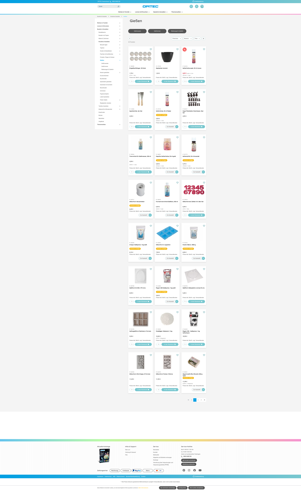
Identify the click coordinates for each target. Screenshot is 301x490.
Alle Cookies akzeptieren (196, 488)
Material (186, 38)
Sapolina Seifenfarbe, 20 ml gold (166, 156)
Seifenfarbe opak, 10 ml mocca (192, 68)
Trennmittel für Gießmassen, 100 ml (140, 156)
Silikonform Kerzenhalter (137, 201)
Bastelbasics (102, 32)
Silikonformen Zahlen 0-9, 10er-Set (193, 201)
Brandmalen (103, 88)
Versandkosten (158, 482)
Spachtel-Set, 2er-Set (135, 111)
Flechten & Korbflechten (106, 54)
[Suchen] (118, 6)
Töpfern (102, 48)
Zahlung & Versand (130, 452)
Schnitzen (103, 91)
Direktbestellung (198, 1)
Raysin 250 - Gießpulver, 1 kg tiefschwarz (191, 332)
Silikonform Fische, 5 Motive (164, 374)
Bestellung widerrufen (189, 464)
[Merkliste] (191, 6)
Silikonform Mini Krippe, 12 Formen (139, 374)
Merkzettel (156, 455)
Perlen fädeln (103, 100)
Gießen (102, 60)
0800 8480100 (116, 1)
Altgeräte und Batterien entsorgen (162, 457)
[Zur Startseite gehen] (150, 6)
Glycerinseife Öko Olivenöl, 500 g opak (192, 374)
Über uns (127, 449)
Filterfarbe (175, 38)
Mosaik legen (103, 45)
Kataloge (155, 460)
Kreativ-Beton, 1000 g (189, 245)
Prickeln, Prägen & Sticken (107, 57)
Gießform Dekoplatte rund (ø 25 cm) (194, 288)
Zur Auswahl (170, 126)
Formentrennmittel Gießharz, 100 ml (167, 201)
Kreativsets (102, 112)
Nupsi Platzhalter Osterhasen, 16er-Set (193, 112)
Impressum (100, 476)
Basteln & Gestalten (102, 29)
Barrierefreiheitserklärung (133, 476)
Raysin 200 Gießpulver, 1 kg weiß (166, 288)
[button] (119, 23)
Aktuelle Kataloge (103, 446)
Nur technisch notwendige (168, 488)
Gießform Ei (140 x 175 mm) (137, 288)
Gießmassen (104, 63)
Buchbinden (103, 78)
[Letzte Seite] (204, 400)
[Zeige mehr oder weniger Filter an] (203, 38)
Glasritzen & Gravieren (106, 84)
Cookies (143, 476)
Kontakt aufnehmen (189, 460)
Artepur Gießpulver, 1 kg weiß (138, 245)
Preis (196, 38)
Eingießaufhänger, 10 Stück (137, 68)
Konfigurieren (182, 488)
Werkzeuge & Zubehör (107, 69)
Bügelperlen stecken (105, 103)
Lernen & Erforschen (103, 26)
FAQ (126, 455)
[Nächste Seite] (201, 400)
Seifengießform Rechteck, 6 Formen (140, 331)
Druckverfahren (104, 75)
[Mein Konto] (196, 6)
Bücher (100, 115)
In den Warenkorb (142, 81)
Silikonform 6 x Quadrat (163, 245)
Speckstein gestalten (105, 81)
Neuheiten (101, 118)
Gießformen (104, 66)
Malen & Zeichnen (104, 38)
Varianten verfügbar (162, 115)
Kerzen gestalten (104, 72)
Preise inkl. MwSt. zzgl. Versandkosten (140, 77)
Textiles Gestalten (103, 106)
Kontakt (155, 452)
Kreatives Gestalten (104, 41)
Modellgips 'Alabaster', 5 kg (164, 331)
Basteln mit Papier (104, 35)
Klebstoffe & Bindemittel (105, 109)
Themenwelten (101, 124)
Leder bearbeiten (104, 97)
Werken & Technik (102, 23)
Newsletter (156, 449)
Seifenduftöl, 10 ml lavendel (191, 156)
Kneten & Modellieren (106, 51)
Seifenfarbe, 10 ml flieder (163, 111)
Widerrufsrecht (121, 476)
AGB (114, 476)
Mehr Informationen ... (143, 487)
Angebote (101, 121)
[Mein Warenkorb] (202, 6)
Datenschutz (108, 476)
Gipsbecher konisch (162, 68)
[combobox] (107, 6)
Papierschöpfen (104, 94)
